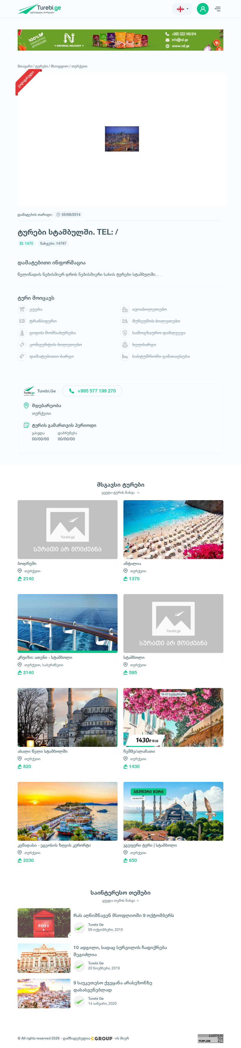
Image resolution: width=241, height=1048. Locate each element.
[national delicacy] (120, 40)
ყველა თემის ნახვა (118, 900)
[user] (203, 9)
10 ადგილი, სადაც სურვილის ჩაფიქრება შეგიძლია (120, 951)
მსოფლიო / (61, 66)
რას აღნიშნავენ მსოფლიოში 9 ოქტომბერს (123, 915)
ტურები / (42, 66)
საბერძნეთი (52, 665)
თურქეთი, (32, 665)
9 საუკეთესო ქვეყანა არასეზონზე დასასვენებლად (112, 986)
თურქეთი (79, 66)
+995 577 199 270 (97, 391)
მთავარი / (26, 66)
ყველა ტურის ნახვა (118, 492)
